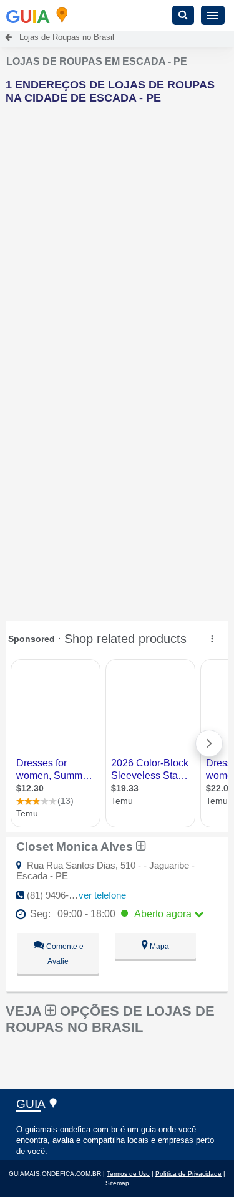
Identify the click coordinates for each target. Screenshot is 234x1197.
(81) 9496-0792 (58, 895)
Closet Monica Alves (76, 846)
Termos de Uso (128, 1173)
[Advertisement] (117, 231)
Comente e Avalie (64, 954)
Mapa (158, 946)
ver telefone (102, 895)
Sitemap (117, 1183)
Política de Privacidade (188, 1173)
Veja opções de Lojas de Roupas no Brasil (110, 1019)
